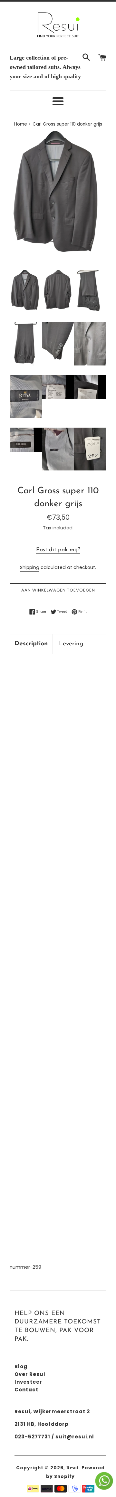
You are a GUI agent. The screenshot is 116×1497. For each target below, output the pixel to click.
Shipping (29, 567)
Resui (72, 1467)
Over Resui (30, 1374)
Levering (71, 644)
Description (31, 644)
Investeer (28, 1382)
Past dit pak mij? (58, 550)
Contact (26, 1389)
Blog (21, 1366)
